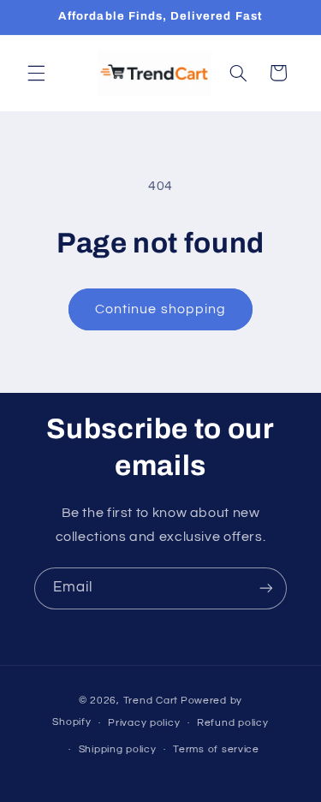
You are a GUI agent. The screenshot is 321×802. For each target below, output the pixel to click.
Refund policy (233, 723)
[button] (36, 72)
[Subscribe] (266, 588)
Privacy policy (144, 723)
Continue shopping (160, 309)
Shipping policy (118, 749)
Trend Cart (150, 700)
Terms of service (216, 749)
